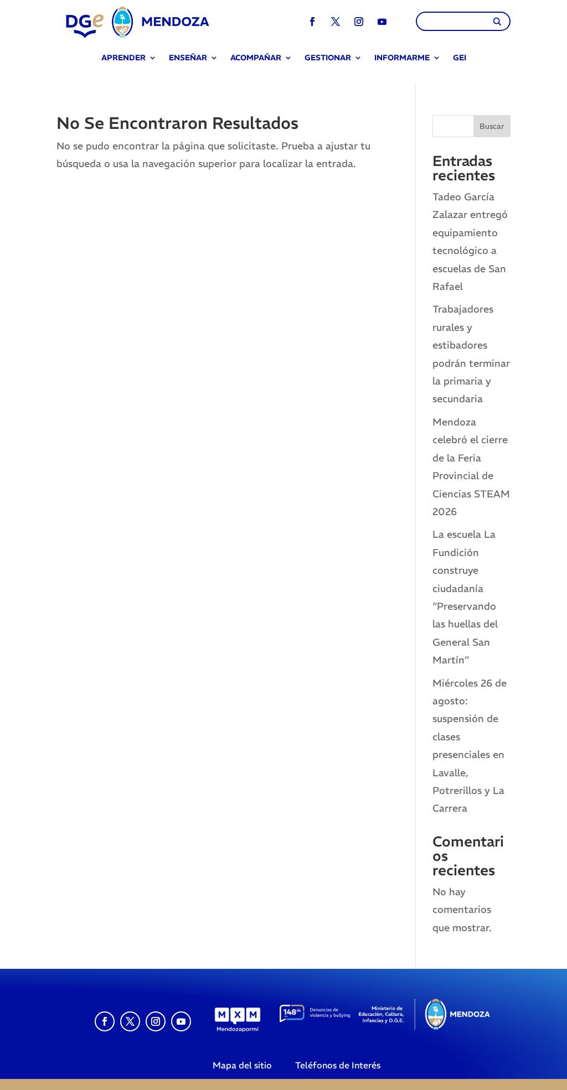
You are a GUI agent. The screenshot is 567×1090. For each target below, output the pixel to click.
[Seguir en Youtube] (382, 21)
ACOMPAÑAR (255, 58)
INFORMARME (402, 58)
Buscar (492, 126)
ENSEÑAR (188, 58)
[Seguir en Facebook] (312, 21)
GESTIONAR (328, 58)
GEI (459, 58)
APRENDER (123, 58)
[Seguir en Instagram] (359, 21)
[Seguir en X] (335, 21)
